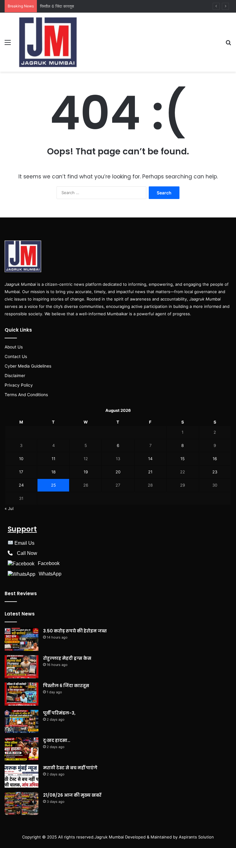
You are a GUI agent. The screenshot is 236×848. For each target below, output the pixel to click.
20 (118, 471)
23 (214, 471)
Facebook (49, 563)
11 (53, 458)
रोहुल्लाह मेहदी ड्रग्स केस (67, 658)
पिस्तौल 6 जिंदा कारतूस (57, 6)
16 (215, 458)
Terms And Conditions (26, 394)
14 (150, 458)
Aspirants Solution (196, 836)
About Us (14, 346)
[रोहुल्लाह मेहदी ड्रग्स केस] (21, 666)
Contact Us (16, 356)
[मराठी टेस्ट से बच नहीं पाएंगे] (21, 776)
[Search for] (228, 44)
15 (182, 458)
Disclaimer (15, 375)
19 (86, 471)
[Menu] (8, 44)
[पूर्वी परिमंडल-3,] (21, 721)
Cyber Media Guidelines (28, 366)
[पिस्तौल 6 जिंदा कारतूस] (21, 694)
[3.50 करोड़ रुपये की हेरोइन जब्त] (21, 639)
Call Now (27, 553)
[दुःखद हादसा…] (21, 748)
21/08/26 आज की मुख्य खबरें (72, 795)
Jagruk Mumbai (109, 836)
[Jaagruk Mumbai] (48, 42)
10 (21, 458)
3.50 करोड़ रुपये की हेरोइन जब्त (75, 631)
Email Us (24, 543)
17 (21, 471)
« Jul (9, 508)
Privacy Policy (19, 385)
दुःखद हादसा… (56, 740)
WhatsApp (50, 573)
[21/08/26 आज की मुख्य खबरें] (21, 803)
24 (21, 485)
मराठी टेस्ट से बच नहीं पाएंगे (70, 768)
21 (150, 471)
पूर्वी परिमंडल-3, (59, 713)
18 (53, 471)
